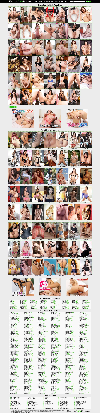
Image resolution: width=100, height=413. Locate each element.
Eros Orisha (27, 389)
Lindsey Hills (54, 351)
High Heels (42, 306)
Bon (25, 313)
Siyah (80, 331)
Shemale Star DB (32, 400)
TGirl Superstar (63, 403)
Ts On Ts (84, 305)
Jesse (39, 369)
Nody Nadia (68, 348)
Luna (52, 359)
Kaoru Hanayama (42, 381)
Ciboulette (26, 345)
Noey (66, 350)
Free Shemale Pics (32, 398)
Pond (66, 376)
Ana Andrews (13, 340)
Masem (52, 374)
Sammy (67, 393)
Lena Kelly (53, 339)
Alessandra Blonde (14, 321)
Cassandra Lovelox (28, 334)
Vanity (80, 365)
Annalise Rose (13, 352)
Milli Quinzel (54, 389)
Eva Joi (26, 392)
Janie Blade (40, 355)
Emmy (25, 383)
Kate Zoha (40, 387)
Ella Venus (26, 378)
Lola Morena (54, 357)
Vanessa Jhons (82, 362)
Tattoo (83, 300)
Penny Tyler (68, 371)
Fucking (42, 300)
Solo (73, 306)
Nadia (66, 319)
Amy (11, 338)
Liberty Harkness (55, 345)
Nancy (66, 323)
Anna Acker (12, 350)
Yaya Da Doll (82, 383)
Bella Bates (12, 386)
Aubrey (11, 364)
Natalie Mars (68, 333)
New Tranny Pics (63, 397)
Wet (83, 307)
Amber (11, 332)
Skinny (73, 302)
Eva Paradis (40, 313)
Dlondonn (26, 368)
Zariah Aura (81, 389)
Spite (80, 336)
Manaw (53, 362)
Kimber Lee (54, 321)
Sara (80, 316)
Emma (25, 381)
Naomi (66, 325)
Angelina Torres (13, 346)
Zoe (80, 390)
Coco (25, 352)
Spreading (74, 307)
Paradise (67, 360)
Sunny (80, 338)
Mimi (52, 390)
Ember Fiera (27, 379)
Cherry (25, 340)
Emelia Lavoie (27, 380)
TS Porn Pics (47, 402)
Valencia (81, 358)
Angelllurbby (13, 347)
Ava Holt (12, 369)
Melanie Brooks (54, 379)
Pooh (66, 378)
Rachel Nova (68, 386)
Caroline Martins (28, 331)
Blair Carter (12, 393)
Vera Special (81, 369)
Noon (66, 351)
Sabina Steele (68, 392)
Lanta (52, 331)
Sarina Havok (82, 318)
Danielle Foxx (27, 359)
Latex (51, 300)
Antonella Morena (14, 353)
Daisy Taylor (27, 358)
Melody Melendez (55, 380)
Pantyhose (64, 302)
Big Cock (22, 300)
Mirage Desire (68, 312)
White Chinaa (82, 380)
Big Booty (12, 308)
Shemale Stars (14, 400)
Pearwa (67, 369)
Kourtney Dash (54, 326)
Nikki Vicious (68, 344)
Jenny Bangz (40, 368)
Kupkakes (53, 327)
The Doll (81, 347)
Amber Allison (13, 333)
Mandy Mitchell (54, 364)
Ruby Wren (68, 388)
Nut (66, 353)
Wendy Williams (82, 379)
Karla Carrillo (41, 383)
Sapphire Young (82, 314)
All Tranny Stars (15, 405)
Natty (66, 337)
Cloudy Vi (26, 351)
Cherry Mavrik (27, 341)
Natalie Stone (68, 334)
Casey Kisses (27, 333)
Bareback (12, 305)
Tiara (80, 348)
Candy (25, 326)
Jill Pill (39, 374)
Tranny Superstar (15, 402)
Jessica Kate (40, 372)
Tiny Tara (81, 354)
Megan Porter (54, 376)
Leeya (52, 336)
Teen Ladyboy (48, 401)
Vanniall (81, 366)
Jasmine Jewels (41, 358)
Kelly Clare (40, 392)
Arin (11, 357)
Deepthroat (32, 302)
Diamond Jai (27, 367)
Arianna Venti (13, 354)
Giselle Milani (41, 325)
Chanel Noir (27, 337)
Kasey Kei (40, 386)
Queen (66, 382)
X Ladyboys (62, 398)
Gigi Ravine (40, 323)
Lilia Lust (53, 346)
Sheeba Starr (82, 327)
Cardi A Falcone (27, 327)
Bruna (25, 319)
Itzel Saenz (40, 347)
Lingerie (52, 303)
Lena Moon (53, 340)
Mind (52, 392)
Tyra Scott (81, 357)
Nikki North (68, 343)
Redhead (64, 308)
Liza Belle (53, 355)
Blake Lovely (27, 312)
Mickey (52, 385)
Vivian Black (82, 375)
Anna (11, 348)
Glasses (41, 303)
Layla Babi (53, 332)
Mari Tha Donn (54, 369)
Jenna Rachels (41, 365)
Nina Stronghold (69, 346)
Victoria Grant (82, 372)
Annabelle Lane (13, 351)
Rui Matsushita (68, 389)
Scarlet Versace (82, 323)
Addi (11, 312)
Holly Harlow (41, 339)
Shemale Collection (15, 398)
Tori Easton (81, 355)
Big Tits (21, 301)
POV (63, 307)
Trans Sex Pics (31, 408)
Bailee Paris (12, 375)
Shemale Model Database (81, 397)
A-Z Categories (54, 1)
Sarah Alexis (81, 317)
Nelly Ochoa (68, 338)
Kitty (52, 324)
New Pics (40, 1)
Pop (66, 379)
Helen (39, 337)
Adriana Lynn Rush (14, 314)
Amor (11, 337)
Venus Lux (81, 368)
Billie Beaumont (13, 390)
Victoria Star (82, 373)
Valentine (81, 360)
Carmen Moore (27, 330)
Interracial (42, 307)
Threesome (84, 302)
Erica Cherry (27, 385)
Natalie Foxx (68, 332)
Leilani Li (53, 338)
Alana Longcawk (13, 320)
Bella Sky (12, 387)
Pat (66, 364)
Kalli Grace (40, 379)
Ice (38, 346)
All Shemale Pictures (32, 407)
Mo (66, 314)
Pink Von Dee (68, 372)
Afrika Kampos (13, 318)
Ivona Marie (40, 348)
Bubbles (26, 321)
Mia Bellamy (54, 381)
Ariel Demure (13, 355)
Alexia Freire (13, 324)
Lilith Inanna (54, 347)
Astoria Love (12, 362)
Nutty (66, 354)
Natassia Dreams (69, 336)
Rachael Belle (68, 385)
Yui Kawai (81, 387)
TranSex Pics (47, 397)
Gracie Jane (40, 329)
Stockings (74, 308)
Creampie (22, 308)
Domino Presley (27, 369)
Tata (80, 344)
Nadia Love (67, 320)
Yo (79, 385)
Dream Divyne (27, 373)
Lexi (52, 343)
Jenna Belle (40, 361)
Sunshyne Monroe (83, 339)
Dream (25, 372)
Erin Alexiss (26, 387)
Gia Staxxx (40, 320)
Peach (66, 367)
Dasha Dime (27, 364)
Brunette (22, 307)
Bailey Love (12, 379)
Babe (11, 303)
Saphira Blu (81, 313)
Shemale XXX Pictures (20, 412)
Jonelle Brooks (41, 376)
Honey (39, 343)
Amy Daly (12, 339)
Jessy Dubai (40, 373)
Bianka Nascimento (14, 389)
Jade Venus (40, 353)
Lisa (52, 352)
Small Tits (74, 305)
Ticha (80, 351)
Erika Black (27, 386)
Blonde (21, 303)
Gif (38, 321)
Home (36, 1)
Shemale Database (49, 403)
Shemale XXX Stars (15, 403)
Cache (25, 323)
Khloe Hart (53, 317)
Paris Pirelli (68, 362)
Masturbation (53, 305)
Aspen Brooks (13, 361)
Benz (11, 388)
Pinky (66, 373)
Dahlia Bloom (27, 354)
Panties (64, 301)
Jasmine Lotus (41, 359)
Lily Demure (54, 350)
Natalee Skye (68, 330)
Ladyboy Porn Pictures (81, 402)
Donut (25, 371)
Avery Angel (12, 371)
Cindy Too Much (28, 347)
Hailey (39, 333)
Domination (32, 303)
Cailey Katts (27, 324)
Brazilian (22, 306)
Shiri (80, 329)
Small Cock (74, 303)
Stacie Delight (82, 337)
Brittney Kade (27, 316)
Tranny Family (79, 400)
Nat (66, 329)
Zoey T (80, 393)
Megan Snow (54, 378)
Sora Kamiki (82, 334)
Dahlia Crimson (27, 355)
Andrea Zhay (13, 341)
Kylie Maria (54, 329)
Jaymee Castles (41, 360)
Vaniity (80, 364)
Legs (51, 302)
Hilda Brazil (40, 338)
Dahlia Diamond (28, 357)
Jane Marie (40, 354)
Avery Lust (12, 372)
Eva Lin (26, 393)
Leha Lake (53, 337)
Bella (11, 385)
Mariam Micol (54, 371)
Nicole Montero (68, 340)
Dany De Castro (27, 361)
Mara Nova (53, 366)
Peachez (67, 368)
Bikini (21, 302)
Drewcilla (26, 374)
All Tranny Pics (63, 400)
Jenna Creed (40, 362)
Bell (10, 383)
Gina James (40, 324)
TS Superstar (47, 398)
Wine (80, 381)
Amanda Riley (13, 331)
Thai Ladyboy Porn (49, 408)
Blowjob (22, 305)
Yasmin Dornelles (83, 382)
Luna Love (53, 360)
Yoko (80, 386)
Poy (66, 380)
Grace (39, 327)
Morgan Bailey (68, 316)
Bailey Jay (12, 378)
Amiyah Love (13, 336)
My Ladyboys (79, 398)
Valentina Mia (82, 359)
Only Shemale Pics (15, 407)
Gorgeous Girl (41, 326)
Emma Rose (27, 382)
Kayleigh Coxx (41, 389)
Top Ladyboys (79, 405)
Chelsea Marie (27, 339)
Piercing (64, 303)
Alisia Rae (12, 327)
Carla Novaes (27, 329)
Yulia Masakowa (82, 388)
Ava (10, 368)
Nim (66, 345)
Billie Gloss (12, 392)
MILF (51, 306)
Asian (11, 301)
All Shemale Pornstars (33, 404)
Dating (65, 1)
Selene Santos (82, 324)
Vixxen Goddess (82, 376)
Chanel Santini (27, 338)
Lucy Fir (53, 358)
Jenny (39, 367)
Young (83, 308)
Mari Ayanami (54, 368)
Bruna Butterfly (27, 320)
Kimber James (54, 320)
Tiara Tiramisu (82, 350)
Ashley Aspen (13, 358)
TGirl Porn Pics (14, 408)
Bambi (11, 381)
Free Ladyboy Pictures (16, 404)
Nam (66, 321)
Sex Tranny (47, 407)
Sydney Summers (83, 341)
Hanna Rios (40, 334)
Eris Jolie (26, 388)
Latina (51, 301)
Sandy (80, 312)
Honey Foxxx (41, 344)
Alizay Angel (12, 329)
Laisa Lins (53, 330)
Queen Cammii (68, 383)
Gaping (41, 302)
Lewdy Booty (54, 341)
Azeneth (11, 373)
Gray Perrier (40, 330)
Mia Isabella (54, 382)
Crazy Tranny (31, 397)
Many (52, 365)
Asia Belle (12, 360)
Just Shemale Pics (64, 404)
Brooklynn (26, 318)
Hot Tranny (47, 404)
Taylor (80, 345)
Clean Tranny (31, 403)
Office (51, 308)
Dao (25, 362)
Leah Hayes (53, 333)
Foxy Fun (40, 318)
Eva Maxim (40, 312)
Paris (66, 361)
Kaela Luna (40, 378)
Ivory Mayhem (41, 350)
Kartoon (39, 385)
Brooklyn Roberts (28, 317)
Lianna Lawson (54, 344)
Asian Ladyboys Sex (32, 402)
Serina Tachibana (83, 325)
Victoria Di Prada (83, 371)
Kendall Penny (54, 314)
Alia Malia (12, 325)
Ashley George (13, 359)
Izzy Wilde (40, 351)
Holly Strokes (41, 341)
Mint (52, 393)
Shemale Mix (14, 401)
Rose (66, 387)
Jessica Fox (40, 371)
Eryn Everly (27, 390)
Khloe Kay (53, 318)
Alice (11, 326)
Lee (52, 334)
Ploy (66, 375)
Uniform (84, 306)
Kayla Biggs (40, 388)
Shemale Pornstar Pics (81, 401)
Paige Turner (68, 358)
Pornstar (64, 306)
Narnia (67, 327)
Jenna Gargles (41, 364)
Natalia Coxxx (68, 331)
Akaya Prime (13, 319)
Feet (31, 307)
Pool (63, 305)
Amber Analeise (13, 334)
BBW (11, 307)
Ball (10, 380)
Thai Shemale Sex (80, 408)
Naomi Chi (67, 326)
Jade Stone (40, 352)
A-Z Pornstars (47, 1)
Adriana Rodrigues (14, 316)
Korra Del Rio (54, 325)
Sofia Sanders (82, 333)
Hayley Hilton (41, 336)
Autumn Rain (13, 367)
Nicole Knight (68, 339)
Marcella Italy (54, 367)
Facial (31, 306)
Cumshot (32, 301)
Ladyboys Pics (63, 407)
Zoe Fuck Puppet (83, 392)
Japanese (42, 308)
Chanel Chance (27, 336)
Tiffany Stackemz (83, 352)
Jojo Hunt (40, 375)
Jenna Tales (40, 366)
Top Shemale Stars (64, 401)
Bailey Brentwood (14, 376)
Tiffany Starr (82, 353)
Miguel (52, 386)
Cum (31, 300)
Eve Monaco (40, 314)
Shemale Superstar (15, 397)
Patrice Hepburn (69, 365)
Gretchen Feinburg (42, 331)
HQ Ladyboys (31, 401)
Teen (83, 301)
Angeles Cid (12, 344)
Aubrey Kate (12, 365)
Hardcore (42, 305)
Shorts (73, 301)
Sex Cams (61, 1)
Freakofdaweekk (41, 319)
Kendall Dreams (54, 313)
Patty (66, 366)
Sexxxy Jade (81, 326)
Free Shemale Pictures (81, 407)
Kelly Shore (40, 393)
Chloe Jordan (27, 343)
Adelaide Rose (13, 313)
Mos (66, 317)
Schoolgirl (74, 300)
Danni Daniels (27, 360)
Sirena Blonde (82, 330)
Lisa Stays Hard (54, 353)
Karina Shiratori (41, 382)
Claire (25, 348)
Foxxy (39, 317)
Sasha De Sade (82, 320)
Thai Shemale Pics (64, 405)
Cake (25, 325)
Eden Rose (26, 376)
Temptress (81, 346)
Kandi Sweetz (41, 380)
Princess (67, 381)
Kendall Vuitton (54, 316)
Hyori (39, 345)
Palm (66, 359)
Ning (66, 347)
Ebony (31, 305)
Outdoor (64, 300)
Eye (38, 316)
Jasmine (39, 357)
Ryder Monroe (68, 390)
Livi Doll (53, 354)
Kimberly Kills (54, 323)
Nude (51, 307)
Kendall (53, 312)
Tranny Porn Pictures (64, 408)
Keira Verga (40, 390)
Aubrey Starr (13, 366)
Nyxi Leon (67, 355)
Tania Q (81, 343)
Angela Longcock (13, 343)
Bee (10, 382)
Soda (80, 332)
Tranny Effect (48, 400)
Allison (11, 330)
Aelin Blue (12, 317)
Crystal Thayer (27, 353)
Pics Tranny (47, 405)
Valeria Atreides (82, 361)
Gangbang (42, 301)
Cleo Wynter (27, 350)
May (52, 375)
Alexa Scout (12, 323)
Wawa (80, 378)
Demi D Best (27, 365)
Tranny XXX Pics (32, 405)
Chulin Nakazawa (28, 344)
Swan (80, 340)
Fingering (32, 308)
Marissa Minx (54, 373)
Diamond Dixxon (28, 366)
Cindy (25, 346)
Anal (11, 300)
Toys (83, 303)
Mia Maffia (53, 383)
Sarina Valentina (82, 319)
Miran (66, 313)
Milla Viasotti (54, 388)
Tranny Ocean (79, 404)
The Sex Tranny (79, 403)
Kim (52, 319)
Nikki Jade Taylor (69, 341)
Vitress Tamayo (82, 374)
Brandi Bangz (27, 314)
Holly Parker (40, 340)
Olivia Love (68, 357)
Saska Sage (81, 321)
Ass (10, 302)
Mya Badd (67, 318)
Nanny (66, 324)
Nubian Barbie (68, 352)
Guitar (39, 332)
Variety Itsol (81, 367)
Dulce (25, 375)
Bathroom (12, 306)
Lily (52, 348)
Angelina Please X (14, 345)
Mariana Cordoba (55, 372)
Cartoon (26, 332)
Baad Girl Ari (13, 374)
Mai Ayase (53, 361)
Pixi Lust (67, 374)
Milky (52, 387)
